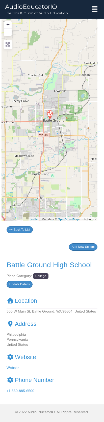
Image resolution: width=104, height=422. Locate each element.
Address (26, 324)
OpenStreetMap (68, 219)
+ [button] (8, 24)
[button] (83, 246)
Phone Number (34, 380)
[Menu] (94, 9)
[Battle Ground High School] (49, 114)
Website (25, 357)
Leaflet (34, 219)
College (40, 276)
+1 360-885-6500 (20, 391)
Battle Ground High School (49, 265)
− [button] (8, 32)
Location (26, 300)
